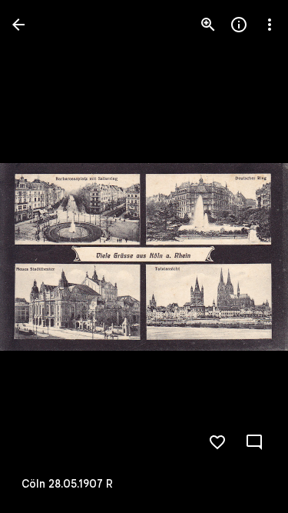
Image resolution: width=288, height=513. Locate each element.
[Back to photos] (18, 24)
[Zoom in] (208, 24)
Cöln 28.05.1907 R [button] (67, 484)
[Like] (217, 442)
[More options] (269, 24)
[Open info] (238, 24)
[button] (43, 256)
